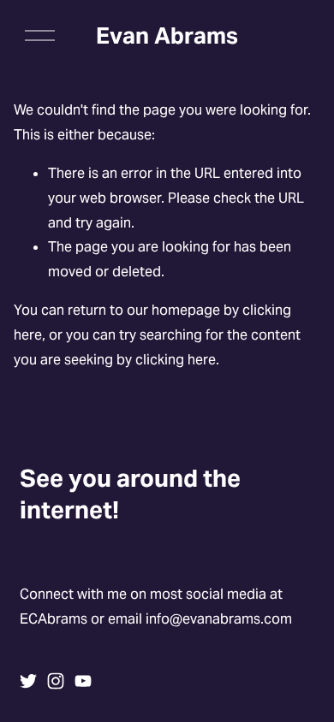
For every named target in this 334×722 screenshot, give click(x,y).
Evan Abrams (167, 35)
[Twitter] (28, 680)
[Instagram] (55, 680)
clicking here (175, 360)
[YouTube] (83, 680)
